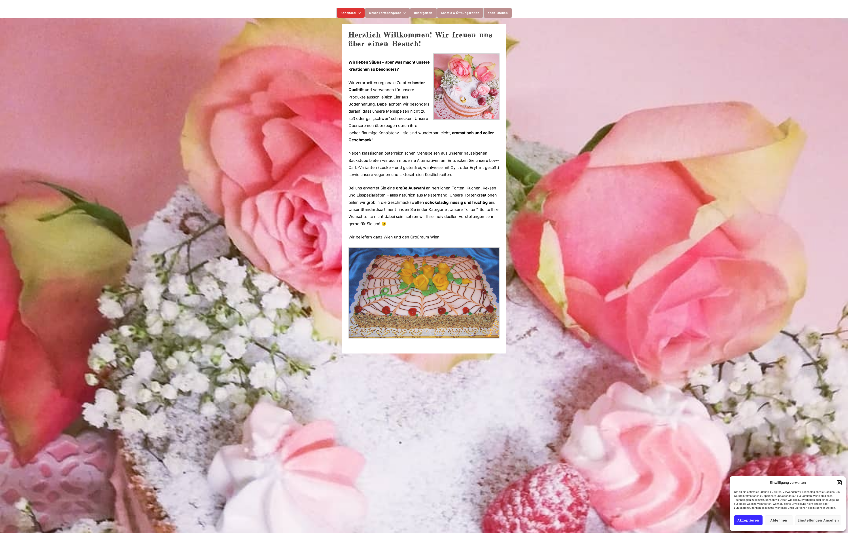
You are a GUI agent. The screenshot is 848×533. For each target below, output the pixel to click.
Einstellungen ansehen (818, 520)
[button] (839, 482)
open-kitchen (498, 13)
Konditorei (348, 13)
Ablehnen (778, 520)
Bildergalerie (423, 13)
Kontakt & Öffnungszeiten (460, 13)
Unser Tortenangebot (385, 13)
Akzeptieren (748, 520)
